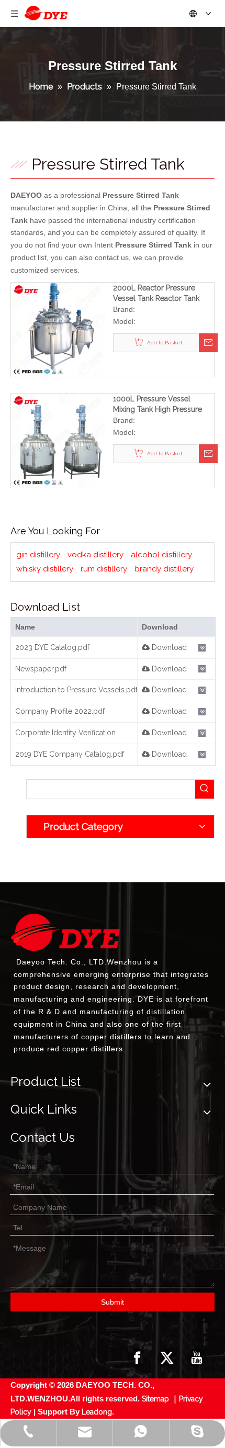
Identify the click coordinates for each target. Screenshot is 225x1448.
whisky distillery (44, 569)
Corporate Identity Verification (65, 732)
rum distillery (104, 569)
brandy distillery (164, 569)
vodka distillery (95, 554)
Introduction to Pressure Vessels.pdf (76, 690)
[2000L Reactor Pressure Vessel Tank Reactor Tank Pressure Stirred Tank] (58, 328)
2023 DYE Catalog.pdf (52, 647)
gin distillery (38, 554)
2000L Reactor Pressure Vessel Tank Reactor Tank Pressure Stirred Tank (156, 294)
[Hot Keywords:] (204, 789)
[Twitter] (167, 1358)
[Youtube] (197, 1358)
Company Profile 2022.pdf (60, 711)
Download (168, 647)
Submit (112, 1302)
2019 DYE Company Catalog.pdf (69, 754)
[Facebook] (137, 1358)
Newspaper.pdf (40, 669)
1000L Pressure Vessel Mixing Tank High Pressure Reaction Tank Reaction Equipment (157, 404)
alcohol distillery (161, 554)
